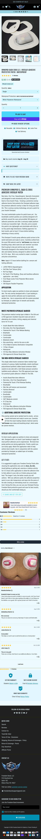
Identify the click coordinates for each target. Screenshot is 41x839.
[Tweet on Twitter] (21, 12)
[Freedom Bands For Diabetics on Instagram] (21, 713)
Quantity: (6, 88)
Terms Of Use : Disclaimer (10, 737)
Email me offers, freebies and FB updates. (14, 812)
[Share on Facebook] (19, 12)
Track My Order (6, 734)
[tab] (20, 166)
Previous (3, 35)
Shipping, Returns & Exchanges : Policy (14, 740)
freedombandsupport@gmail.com (13, 791)
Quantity (4, 104)
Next (37, 35)
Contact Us (5, 731)
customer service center (19, 787)
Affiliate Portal (6, 750)
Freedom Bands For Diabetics (20, 827)
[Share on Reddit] (25, 12)
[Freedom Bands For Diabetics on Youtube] (24, 713)
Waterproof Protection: (17, 96)
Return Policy (24, 697)
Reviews (4, 728)
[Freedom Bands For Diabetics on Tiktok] (26, 713)
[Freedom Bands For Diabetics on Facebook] (17, 713)
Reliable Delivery (32, 683)
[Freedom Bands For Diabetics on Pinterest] (19, 713)
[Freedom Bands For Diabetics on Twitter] (14, 713)
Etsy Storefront (6, 747)
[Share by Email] (27, 12)
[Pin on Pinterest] (23, 12)
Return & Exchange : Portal (10, 743)
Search (4, 724)
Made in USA (13, 683)
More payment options (22, 123)
